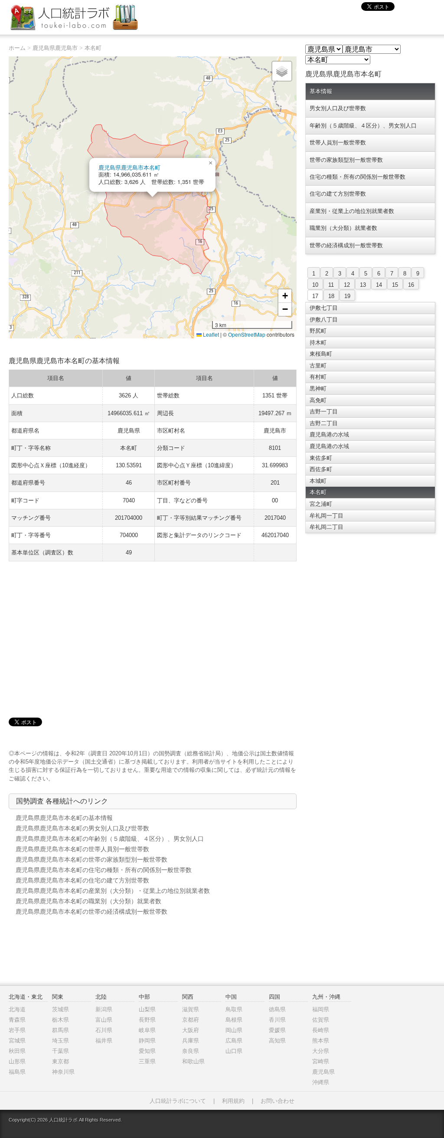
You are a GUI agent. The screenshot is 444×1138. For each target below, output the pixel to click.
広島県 (233, 1040)
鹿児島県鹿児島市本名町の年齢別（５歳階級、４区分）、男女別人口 (110, 838)
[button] (210, 163)
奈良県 (190, 1051)
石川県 (103, 1030)
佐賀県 (320, 1020)
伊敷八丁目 (324, 319)
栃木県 (60, 1020)
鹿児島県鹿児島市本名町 (129, 167)
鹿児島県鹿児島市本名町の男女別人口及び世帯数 (82, 828)
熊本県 (320, 1040)
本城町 (318, 481)
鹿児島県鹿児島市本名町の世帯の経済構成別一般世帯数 (91, 911)
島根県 (233, 1020)
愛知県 (147, 1051)
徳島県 (277, 1009)
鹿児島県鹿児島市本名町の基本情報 (64, 817)
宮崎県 (320, 1061)
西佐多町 (321, 469)
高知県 (277, 1040)
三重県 (147, 1061)
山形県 (17, 1061)
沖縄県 (320, 1082)
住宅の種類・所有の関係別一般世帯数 (357, 177)
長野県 (147, 1020)
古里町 (318, 365)
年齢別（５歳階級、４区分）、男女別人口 (363, 125)
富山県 (103, 1020)
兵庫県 (190, 1040)
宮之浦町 (321, 504)
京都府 (190, 1020)
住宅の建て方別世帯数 (338, 193)
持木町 (318, 342)
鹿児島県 (323, 1072)
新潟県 (103, 1009)
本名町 (93, 48)
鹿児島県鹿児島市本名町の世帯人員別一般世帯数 (82, 849)
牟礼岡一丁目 (326, 515)
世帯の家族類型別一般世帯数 (346, 160)
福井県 (103, 1040)
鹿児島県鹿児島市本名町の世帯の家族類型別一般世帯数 (91, 859)
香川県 (277, 1020)
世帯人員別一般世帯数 (338, 142)
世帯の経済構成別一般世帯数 (346, 245)
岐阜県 (147, 1030)
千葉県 (60, 1051)
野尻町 (318, 331)
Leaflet (210, 334)
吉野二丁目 (324, 423)
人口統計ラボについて (178, 1101)
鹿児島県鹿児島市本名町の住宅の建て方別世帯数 (82, 880)
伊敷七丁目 (324, 308)
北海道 (17, 1009)
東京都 (60, 1061)
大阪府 (190, 1030)
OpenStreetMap (246, 334)
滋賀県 (190, 1009)
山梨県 (147, 1009)
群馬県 (60, 1030)
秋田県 (17, 1051)
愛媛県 (277, 1030)
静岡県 (147, 1040)
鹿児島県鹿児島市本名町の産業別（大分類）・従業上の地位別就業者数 (113, 890)
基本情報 (321, 91)
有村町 (318, 377)
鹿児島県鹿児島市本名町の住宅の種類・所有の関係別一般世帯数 (104, 869)
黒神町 (318, 388)
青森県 (17, 1020)
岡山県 (233, 1030)
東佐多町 (321, 458)
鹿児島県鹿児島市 (55, 48)
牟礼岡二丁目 (326, 527)
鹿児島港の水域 (329, 434)
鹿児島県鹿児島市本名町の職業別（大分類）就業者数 (88, 901)
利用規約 (233, 1101)
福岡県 (320, 1009)
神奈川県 (63, 1072)
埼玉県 (60, 1040)
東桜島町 (321, 354)
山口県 (233, 1051)
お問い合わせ (277, 1101)
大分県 (320, 1051)
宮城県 (17, 1040)
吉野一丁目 (324, 411)
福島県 (17, 1072)
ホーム (17, 48)
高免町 (318, 400)
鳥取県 (233, 1009)
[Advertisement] (152, 631)
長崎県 (320, 1030)
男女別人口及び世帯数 (338, 108)
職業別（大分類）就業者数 (343, 228)
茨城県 (60, 1009)
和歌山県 (193, 1061)
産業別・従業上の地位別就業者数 (352, 211)
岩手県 (17, 1030)
